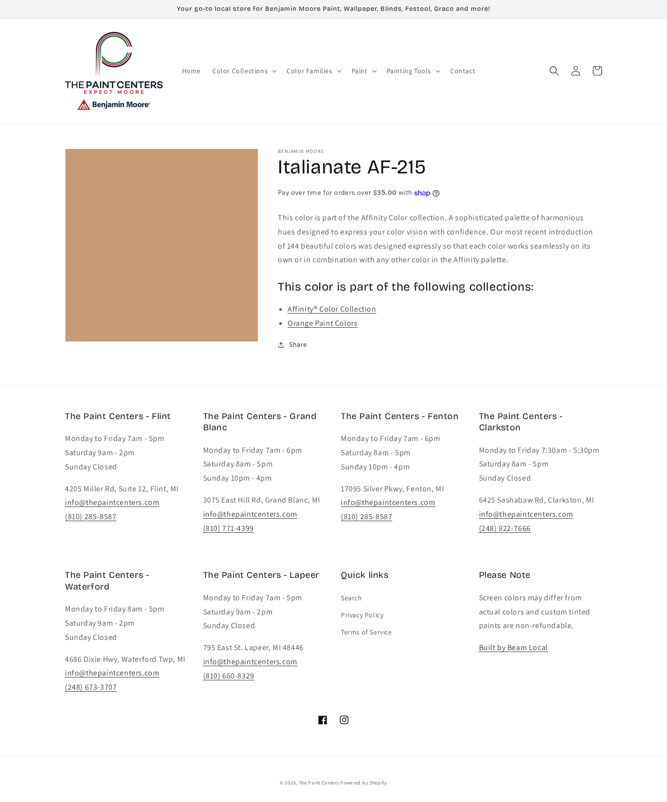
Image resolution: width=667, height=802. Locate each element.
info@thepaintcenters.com (112, 502)
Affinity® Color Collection (332, 309)
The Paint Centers (319, 783)
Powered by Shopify (363, 783)
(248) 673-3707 (91, 687)
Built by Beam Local (513, 647)
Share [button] (298, 344)
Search (351, 597)
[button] (244, 71)
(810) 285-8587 (90, 516)
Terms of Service (366, 632)
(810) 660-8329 (228, 676)
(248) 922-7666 (505, 528)
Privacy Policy (362, 615)
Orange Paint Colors (322, 323)
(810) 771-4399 (228, 528)
